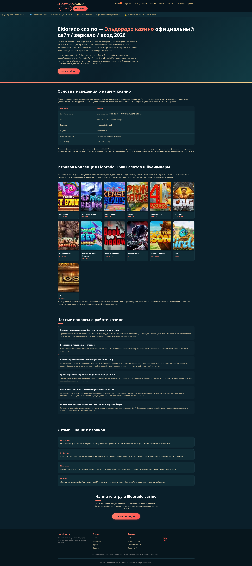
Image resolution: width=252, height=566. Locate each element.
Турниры (96, 545)
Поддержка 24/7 (134, 541)
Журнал (128, 4)
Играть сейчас (68, 71)
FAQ (129, 538)
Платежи (162, 4)
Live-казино (180, 4)
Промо (153, 4)
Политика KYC (133, 548)
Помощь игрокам (140, 4)
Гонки (170, 4)
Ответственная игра (135, 545)
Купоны (190, 4)
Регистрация (80, 8)
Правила (96, 548)
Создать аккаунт (126, 516)
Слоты (117, 3)
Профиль (65, 8)
